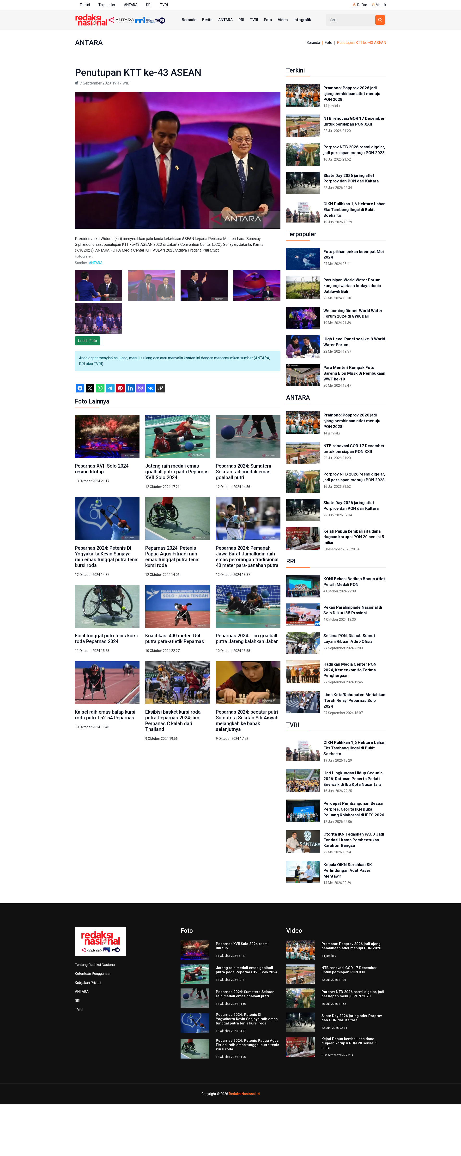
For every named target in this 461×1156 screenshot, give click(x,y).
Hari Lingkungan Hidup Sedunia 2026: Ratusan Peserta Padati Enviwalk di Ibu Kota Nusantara (352, 779)
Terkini (85, 5)
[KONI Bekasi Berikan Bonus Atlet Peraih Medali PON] (303, 586)
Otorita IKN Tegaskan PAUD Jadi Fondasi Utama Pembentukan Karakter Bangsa (353, 840)
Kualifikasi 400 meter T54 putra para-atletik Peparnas (175, 638)
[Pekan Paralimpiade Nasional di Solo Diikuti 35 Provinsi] (303, 614)
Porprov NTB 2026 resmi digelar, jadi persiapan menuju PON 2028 (354, 149)
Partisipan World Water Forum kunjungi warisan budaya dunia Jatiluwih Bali (352, 285)
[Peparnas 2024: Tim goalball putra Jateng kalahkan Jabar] (248, 606)
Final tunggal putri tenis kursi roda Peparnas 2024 (106, 638)
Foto (268, 20)
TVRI (164, 5)
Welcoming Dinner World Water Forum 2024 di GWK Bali (352, 313)
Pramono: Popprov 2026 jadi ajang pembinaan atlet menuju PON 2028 (351, 93)
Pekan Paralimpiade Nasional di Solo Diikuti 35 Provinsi (352, 610)
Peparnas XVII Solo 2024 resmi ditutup (101, 469)
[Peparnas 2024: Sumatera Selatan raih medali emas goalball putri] (248, 436)
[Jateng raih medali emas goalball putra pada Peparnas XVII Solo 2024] (177, 436)
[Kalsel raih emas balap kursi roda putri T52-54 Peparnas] (107, 682)
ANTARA (131, 5)
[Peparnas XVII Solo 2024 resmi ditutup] (107, 436)
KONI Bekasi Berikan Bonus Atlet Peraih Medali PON (354, 581)
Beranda (189, 20)
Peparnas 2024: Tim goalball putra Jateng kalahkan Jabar (247, 638)
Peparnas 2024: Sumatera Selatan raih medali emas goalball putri (243, 471)
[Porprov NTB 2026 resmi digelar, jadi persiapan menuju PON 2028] (303, 154)
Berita (207, 20)
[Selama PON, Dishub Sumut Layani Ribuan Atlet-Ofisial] (303, 643)
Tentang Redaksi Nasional (95, 965)
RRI (149, 5)
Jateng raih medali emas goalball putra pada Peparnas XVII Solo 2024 (177, 471)
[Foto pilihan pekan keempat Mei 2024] (303, 259)
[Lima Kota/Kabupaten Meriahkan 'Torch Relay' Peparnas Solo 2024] (303, 702)
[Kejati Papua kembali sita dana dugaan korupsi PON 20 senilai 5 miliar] (303, 538)
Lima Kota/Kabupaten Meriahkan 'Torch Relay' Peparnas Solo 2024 (354, 700)
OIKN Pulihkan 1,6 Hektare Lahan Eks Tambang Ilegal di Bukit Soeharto (354, 209)
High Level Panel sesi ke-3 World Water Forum (354, 342)
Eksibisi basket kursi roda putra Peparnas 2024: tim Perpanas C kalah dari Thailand (173, 720)
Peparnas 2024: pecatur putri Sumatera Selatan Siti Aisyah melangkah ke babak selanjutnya (247, 720)
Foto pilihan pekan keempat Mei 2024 (353, 254)
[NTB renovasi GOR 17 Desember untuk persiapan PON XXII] (303, 125)
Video (283, 20)
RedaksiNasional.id (244, 1094)
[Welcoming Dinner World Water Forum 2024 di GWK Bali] (303, 318)
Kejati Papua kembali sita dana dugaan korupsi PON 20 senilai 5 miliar (353, 537)
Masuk (381, 5)
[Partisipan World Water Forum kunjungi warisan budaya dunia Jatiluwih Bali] (303, 287)
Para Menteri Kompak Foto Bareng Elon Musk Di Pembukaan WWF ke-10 (354, 373)
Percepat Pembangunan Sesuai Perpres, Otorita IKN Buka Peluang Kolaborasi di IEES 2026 (353, 809)
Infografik (302, 20)
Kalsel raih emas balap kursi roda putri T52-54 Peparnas (105, 715)
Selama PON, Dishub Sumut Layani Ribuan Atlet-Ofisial (349, 638)
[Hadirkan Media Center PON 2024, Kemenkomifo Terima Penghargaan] (303, 671)
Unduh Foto (87, 340)
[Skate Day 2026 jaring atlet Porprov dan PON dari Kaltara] (303, 183)
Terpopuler (106, 5)
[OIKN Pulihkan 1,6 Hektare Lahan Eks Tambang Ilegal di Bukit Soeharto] (303, 211)
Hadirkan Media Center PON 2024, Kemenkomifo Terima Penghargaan (349, 670)
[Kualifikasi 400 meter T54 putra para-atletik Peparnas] (177, 606)
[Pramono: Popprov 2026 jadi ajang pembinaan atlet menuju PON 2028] (303, 95)
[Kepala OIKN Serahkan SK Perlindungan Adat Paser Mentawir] (303, 872)
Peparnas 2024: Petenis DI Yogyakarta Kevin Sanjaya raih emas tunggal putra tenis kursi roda (107, 556)
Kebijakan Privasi (88, 983)
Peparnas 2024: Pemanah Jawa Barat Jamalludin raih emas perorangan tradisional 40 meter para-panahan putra (247, 556)
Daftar (362, 5)
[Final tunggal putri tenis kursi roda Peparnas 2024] (107, 606)
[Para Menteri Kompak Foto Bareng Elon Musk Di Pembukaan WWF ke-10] (303, 375)
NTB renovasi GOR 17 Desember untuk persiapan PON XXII (354, 121)
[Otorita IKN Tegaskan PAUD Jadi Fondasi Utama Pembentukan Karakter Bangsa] (303, 841)
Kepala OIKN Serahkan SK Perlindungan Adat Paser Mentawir (347, 870)
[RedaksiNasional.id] (100, 944)
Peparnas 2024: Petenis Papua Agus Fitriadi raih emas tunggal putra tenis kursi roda (172, 556)
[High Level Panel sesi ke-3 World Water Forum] (303, 346)
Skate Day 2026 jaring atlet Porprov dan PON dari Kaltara (351, 178)
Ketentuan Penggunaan (93, 973)
